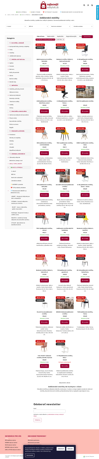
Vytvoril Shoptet (89, 456)
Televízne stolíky (14, 101)
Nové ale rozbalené (17, 177)
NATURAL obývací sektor (11, 447)
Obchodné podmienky (33, 440)
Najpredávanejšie (71, 36)
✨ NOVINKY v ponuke (17, 184)
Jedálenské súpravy (15, 56)
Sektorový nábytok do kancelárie (19, 115)
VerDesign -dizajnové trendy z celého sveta (20, 214)
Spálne (11, 63)
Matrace (11, 69)
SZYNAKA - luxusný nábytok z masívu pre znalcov (19, 202)
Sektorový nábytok (15, 95)
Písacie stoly (13, 118)
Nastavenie (30, 455)
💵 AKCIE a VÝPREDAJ (17, 167)
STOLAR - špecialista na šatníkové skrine (18, 224)
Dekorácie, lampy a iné (16, 160)
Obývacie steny (13, 92)
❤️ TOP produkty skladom (18, 187)
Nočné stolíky (13, 79)
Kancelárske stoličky (15, 121)
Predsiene (12, 134)
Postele (11, 66)
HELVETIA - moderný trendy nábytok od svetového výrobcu (20, 219)
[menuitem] (21, 12)
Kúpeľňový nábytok (15, 150)
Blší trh (13, 174)
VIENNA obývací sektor (11, 442)
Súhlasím (70, 449)
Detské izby (12, 82)
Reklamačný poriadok (34, 442)
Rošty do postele (14, 72)
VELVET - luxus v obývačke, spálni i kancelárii (19, 208)
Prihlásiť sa (37, 420)
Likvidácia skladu (16, 181)
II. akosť (13, 171)
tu (50, 451)
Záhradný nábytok (14, 157)
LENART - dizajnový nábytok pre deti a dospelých (20, 197)
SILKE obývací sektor (10, 444)
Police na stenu (13, 124)
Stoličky (11, 53)
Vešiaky (11, 141)
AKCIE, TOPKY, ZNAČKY (15, 164)
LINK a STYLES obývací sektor (13, 449)
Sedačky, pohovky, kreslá (16, 89)
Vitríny (11, 108)
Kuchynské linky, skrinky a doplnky (19, 46)
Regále (11, 127)
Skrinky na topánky (15, 138)
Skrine (11, 75)
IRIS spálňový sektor (10, 440)
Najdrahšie (60, 36)
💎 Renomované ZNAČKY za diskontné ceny (19, 192)
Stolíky (11, 105)
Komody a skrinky (14, 98)
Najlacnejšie (50, 36)
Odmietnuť (61, 449)
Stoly (11, 50)
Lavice (11, 144)
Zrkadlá (11, 147)
